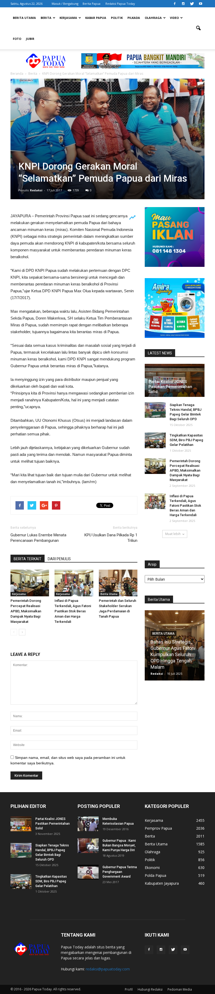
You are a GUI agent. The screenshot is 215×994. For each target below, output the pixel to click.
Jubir (30, 39)
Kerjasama (68, 18)
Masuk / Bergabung (65, 4)
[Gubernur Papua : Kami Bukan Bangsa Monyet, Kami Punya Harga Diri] (88, 845)
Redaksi (36, 190)
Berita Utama (24, 18)
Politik (117, 18)
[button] (198, 28)
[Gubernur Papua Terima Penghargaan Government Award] (88, 872)
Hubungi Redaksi (150, 989)
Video (174, 18)
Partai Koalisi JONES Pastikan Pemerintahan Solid (170, 386)
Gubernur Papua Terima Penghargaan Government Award (120, 871)
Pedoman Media (180, 989)
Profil (129, 989)
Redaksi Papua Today (120, 4)
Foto (17, 39)
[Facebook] (175, 4)
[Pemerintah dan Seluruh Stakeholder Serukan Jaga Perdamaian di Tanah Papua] (118, 583)
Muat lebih (173, 534)
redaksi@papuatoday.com (108, 968)
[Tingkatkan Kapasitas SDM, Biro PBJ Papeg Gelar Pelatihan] (155, 440)
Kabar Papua (95, 18)
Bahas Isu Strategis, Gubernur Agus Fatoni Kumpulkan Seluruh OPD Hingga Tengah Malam (172, 654)
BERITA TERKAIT (27, 559)
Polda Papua (155, 875)
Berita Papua (91, 4)
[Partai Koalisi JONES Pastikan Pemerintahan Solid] (20, 824)
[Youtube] (201, 4)
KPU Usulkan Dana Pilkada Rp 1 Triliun (110, 538)
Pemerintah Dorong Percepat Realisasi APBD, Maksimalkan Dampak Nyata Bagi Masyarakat (25, 611)
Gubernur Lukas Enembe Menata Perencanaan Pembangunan (38, 538)
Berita (46, 18)
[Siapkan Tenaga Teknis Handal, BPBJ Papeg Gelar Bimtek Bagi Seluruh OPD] (155, 410)
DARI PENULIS (59, 559)
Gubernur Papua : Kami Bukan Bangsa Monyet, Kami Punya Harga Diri (119, 845)
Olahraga (153, 18)
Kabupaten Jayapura (162, 883)
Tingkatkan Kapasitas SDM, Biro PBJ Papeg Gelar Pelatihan (186, 440)
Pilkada (133, 18)
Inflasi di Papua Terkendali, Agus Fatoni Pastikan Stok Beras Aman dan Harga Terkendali (73, 611)
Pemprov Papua (158, 828)
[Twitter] (192, 4)
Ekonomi (152, 867)
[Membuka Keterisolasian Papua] (88, 824)
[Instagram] (183, 4)
